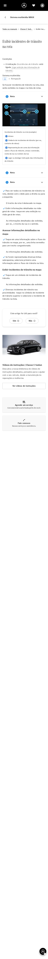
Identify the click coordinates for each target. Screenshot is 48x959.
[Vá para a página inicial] (24, 5)
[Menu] (5, 5)
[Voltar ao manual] (6, 17)
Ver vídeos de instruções (24, 386)
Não (30, 320)
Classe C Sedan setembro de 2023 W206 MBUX (26, 29)
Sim (14, 320)
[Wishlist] (34, 5)
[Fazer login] (42, 5)
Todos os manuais (9, 29)
